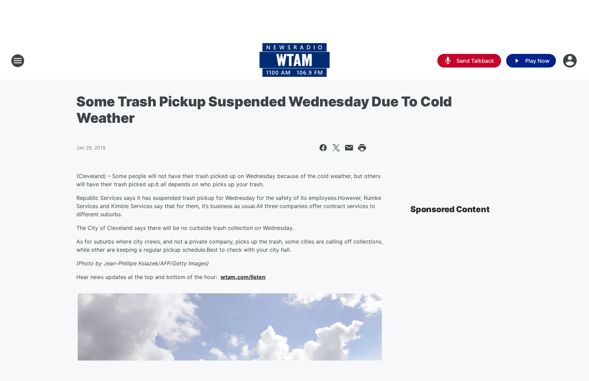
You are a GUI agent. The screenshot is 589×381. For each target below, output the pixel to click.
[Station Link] (294, 60)
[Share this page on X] (336, 147)
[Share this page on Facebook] (323, 147)
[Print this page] (362, 147)
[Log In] (570, 61)
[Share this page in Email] (349, 147)
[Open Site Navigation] (18, 61)
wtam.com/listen (243, 277)
